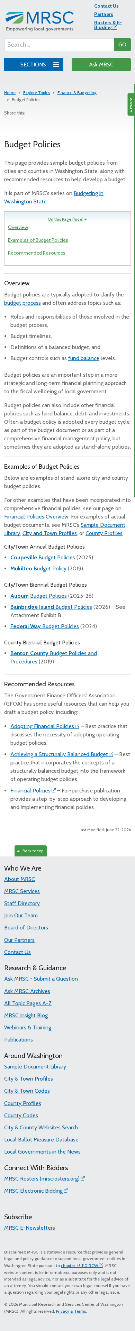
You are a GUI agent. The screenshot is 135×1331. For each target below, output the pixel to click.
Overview (18, 227)
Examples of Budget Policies (38, 240)
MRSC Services (22, 891)
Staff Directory (22, 903)
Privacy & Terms (71, 1311)
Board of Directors (26, 927)
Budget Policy (38, 568)
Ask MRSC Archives (27, 991)
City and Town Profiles (49, 533)
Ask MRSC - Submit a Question (41, 978)
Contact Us (106, 6)
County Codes (21, 1115)
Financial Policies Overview (36, 516)
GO (122, 44)
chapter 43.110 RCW (79, 1265)
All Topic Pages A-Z (28, 1003)
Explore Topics (36, 92)
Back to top (31, 850)
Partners (103, 14)
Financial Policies (30, 790)
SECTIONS (33, 64)
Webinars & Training (27, 1027)
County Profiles (104, 533)
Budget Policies (42, 557)
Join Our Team (21, 915)
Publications (18, 1039)
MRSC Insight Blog (26, 1015)
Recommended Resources (36, 253)
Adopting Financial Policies (42, 726)
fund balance (83, 358)
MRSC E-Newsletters (29, 1227)
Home (10, 92)
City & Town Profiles (28, 1078)
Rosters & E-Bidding (108, 24)
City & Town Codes (27, 1090)
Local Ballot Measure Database (41, 1139)
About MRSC (19, 879)
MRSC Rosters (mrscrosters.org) (42, 1178)
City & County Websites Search (41, 1127)
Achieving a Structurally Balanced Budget (59, 754)
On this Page (65, 219)
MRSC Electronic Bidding (33, 1190)
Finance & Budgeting (77, 92)
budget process (22, 303)
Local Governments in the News (42, 1151)
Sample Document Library (35, 1066)
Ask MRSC (101, 64)
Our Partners (19, 940)
